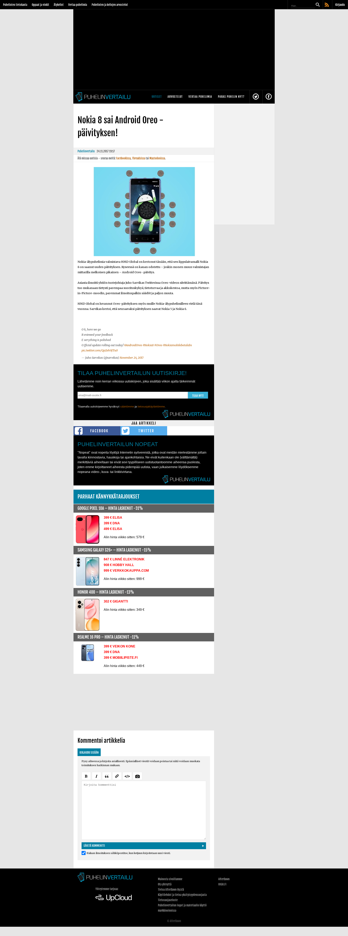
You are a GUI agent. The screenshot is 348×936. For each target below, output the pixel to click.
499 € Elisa (113, 529)
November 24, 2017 (132, 357)
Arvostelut (175, 96)
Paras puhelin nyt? (231, 96)
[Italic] (96, 775)
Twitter (146, 431)
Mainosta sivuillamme (170, 879)
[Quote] (106, 775)
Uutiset (157, 96)
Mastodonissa (157, 158)
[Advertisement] (143, 702)
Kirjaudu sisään (89, 752)
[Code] (127, 775)
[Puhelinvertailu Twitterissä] (256, 97)
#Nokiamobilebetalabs (177, 345)
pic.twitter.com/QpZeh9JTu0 (100, 350)
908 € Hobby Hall (119, 565)
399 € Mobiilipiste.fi (121, 657)
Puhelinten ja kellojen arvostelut (110, 4)
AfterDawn (224, 879)
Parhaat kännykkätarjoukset (109, 496)
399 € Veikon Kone (119, 646)
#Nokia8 (148, 345)
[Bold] (86, 775)
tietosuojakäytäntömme (151, 406)
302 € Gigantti (116, 601)
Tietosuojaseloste (168, 900)
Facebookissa (123, 158)
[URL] (117, 775)
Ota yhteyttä (164, 884)
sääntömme (127, 406)
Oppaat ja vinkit (40, 4)
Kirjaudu (340, 4)
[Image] (137, 775)
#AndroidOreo (133, 345)
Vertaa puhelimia (77, 4)
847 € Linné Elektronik (124, 559)
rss (327, 5)
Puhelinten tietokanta (15, 4)
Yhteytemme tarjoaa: (106, 889)
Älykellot (59, 4)
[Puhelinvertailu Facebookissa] (269, 97)
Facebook (99, 431)
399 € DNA (112, 523)
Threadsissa (138, 158)
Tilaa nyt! (198, 395)
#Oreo (158, 345)
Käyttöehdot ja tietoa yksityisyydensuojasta (182, 895)
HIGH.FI (222, 884)
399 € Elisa (113, 517)
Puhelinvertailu (86, 151)
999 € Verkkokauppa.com (126, 570)
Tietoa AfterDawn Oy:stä (171, 889)
